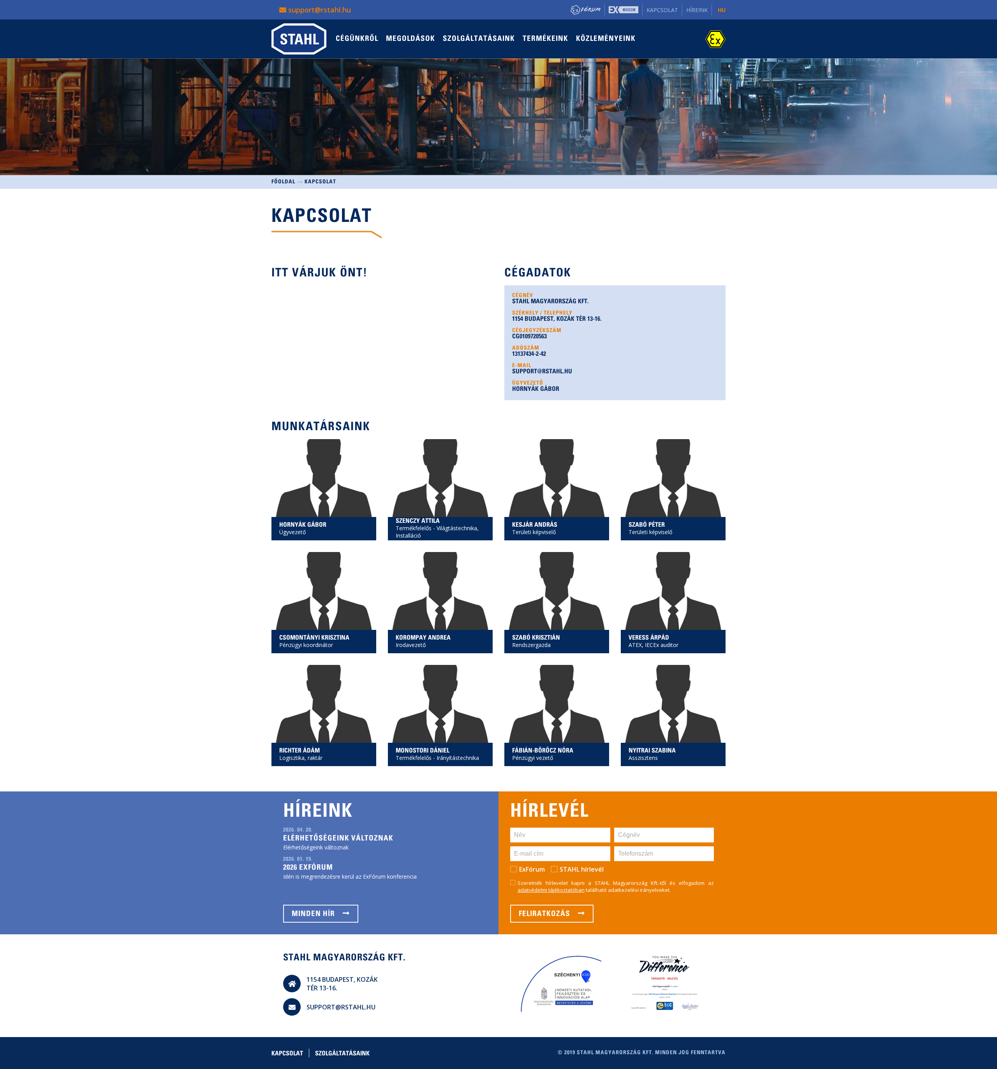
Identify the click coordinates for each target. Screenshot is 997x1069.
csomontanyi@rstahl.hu (314, 607)
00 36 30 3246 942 (539, 484)
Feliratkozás (545, 914)
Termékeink (545, 39)
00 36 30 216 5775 (306, 710)
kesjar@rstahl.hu (539, 494)
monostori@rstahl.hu (428, 720)
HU (722, 10)
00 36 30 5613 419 (306, 484)
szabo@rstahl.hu (656, 494)
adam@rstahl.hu (306, 720)
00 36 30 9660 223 (656, 597)
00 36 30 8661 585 (423, 710)
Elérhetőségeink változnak (338, 838)
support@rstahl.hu (318, 9)
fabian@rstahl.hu (539, 720)
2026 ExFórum (308, 868)
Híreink (697, 10)
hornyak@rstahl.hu (309, 494)
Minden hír (314, 914)
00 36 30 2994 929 (656, 484)
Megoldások (410, 39)
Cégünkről (357, 39)
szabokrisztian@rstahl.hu (549, 607)
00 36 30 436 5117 (423, 597)
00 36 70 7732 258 (539, 710)
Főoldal (283, 182)
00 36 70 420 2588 (539, 597)
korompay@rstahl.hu (428, 607)
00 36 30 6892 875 (423, 484)
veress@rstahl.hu (657, 607)
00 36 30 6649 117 (306, 597)
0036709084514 (653, 710)
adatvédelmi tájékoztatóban (551, 889)
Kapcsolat (662, 10)
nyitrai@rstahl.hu (656, 720)
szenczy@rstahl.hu (425, 494)
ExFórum (532, 869)
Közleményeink (606, 39)
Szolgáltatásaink (479, 39)
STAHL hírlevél (582, 869)
